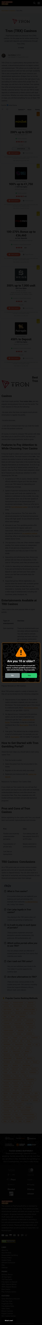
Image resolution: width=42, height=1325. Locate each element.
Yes (29, 675)
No (12, 675)
